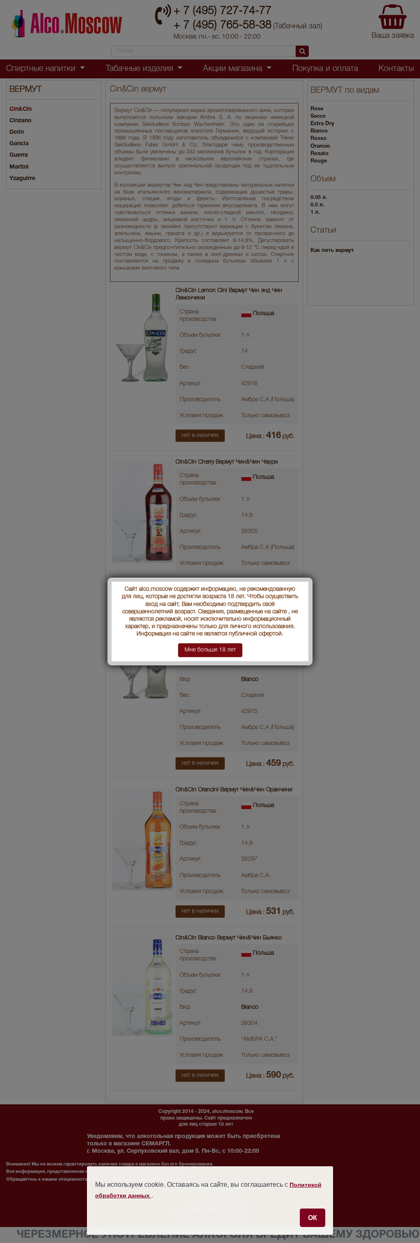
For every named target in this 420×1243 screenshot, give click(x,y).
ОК (312, 1217)
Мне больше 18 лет (210, 650)
